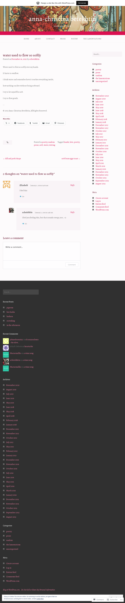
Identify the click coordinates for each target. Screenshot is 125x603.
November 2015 (102, 175)
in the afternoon (13, 325)
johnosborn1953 (16, 339)
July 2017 (99, 134)
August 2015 (100, 183)
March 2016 (100, 166)
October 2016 (101, 151)
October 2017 (101, 131)
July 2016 (99, 154)
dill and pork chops (13, 158)
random (51, 142)
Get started (82, 3)
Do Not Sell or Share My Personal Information (38, 589)
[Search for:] (107, 54)
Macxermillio (15, 353)
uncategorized (102, 81)
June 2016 (99, 157)
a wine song (28, 353)
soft (41, 145)
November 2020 (102, 96)
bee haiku (11, 312)
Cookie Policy (40, 599)
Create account (102, 198)
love (71, 142)
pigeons (10, 307)
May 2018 (99, 113)
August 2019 (101, 98)
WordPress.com (102, 209)
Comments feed (102, 207)
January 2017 (101, 142)
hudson (10, 316)
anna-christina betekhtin (62, 18)
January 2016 (101, 169)
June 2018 (99, 110)
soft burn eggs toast (70, 158)
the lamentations (92, 39)
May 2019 (99, 107)
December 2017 (102, 125)
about (38, 39)
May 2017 (99, 137)
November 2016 (102, 148)
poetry (74, 39)
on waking (11, 320)
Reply (72, 185)
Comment (72, 265)
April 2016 (100, 163)
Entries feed (101, 204)
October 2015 (101, 178)
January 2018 (101, 122)
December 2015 (102, 172)
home (26, 39)
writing (52, 145)
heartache (29, 346)
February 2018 (101, 119)
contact (50, 39)
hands (66, 142)
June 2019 (99, 104)
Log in (98, 201)
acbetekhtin (34, 59)
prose (63, 39)
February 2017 (101, 139)
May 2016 (99, 160)
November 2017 (102, 128)
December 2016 (102, 145)
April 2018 (100, 116)
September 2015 (102, 180)
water (46, 145)
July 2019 (99, 101)
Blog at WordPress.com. (11, 589)
